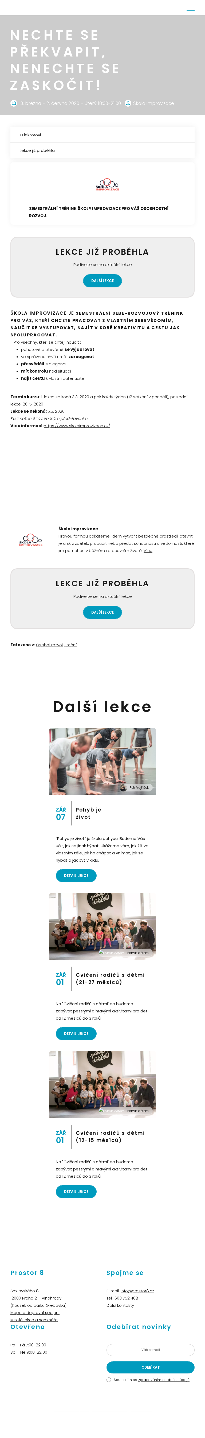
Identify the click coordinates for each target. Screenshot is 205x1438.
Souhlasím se (152, 1379)
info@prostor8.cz (137, 1291)
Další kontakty (120, 1305)
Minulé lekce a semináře (34, 1320)
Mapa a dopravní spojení (35, 1312)
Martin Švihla (141, 1409)
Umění (70, 645)
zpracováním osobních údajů (164, 1379)
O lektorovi (30, 135)
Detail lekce (76, 875)
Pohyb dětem (138, 953)
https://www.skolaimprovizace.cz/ (77, 426)
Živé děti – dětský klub (71, 1409)
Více (148, 550)
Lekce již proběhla (37, 150)
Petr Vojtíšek (139, 787)
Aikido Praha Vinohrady (109, 1409)
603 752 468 (126, 1298)
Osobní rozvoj (49, 645)
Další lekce (102, 280)
